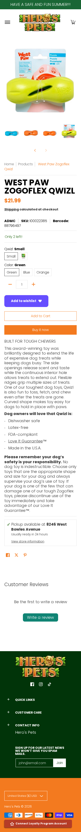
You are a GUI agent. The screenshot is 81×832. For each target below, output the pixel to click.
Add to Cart (40, 315)
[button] (73, 22)
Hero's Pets (12, 807)
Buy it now (40, 329)
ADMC (9, 220)
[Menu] (7, 22)
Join (59, 762)
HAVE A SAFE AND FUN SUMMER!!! (40, 4)
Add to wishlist (23, 301)
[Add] (33, 284)
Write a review (40, 617)
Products (25, 164)
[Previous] (35, 150)
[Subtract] (10, 284)
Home (9, 164)
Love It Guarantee (25, 441)
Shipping (11, 209)
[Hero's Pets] (39, 22)
